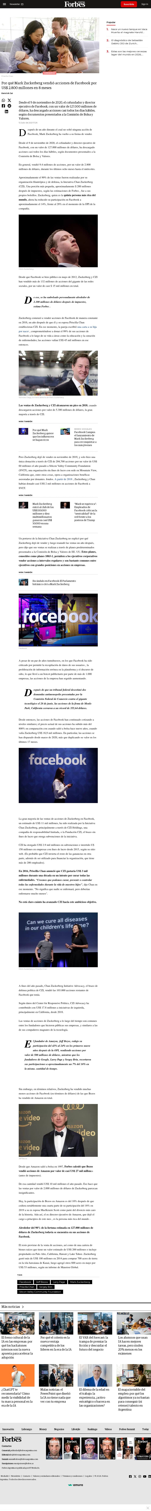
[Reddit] (9, 106)
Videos (108, 1429)
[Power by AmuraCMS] (75, 1485)
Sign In (144, 4)
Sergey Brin (45, 1286)
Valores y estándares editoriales (46, 1476)
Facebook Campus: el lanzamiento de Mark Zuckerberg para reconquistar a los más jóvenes (85, 439)
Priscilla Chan (26, 1286)
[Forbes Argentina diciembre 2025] (107, 1449)
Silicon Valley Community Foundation (40, 1291)
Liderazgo (27, 1429)
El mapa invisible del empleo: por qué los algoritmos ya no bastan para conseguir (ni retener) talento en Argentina (134, 1399)
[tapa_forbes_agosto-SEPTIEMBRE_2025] (142, 1449)
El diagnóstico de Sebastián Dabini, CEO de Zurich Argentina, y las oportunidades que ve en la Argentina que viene (129, 42)
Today (145, 1429)
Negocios (59, 1429)
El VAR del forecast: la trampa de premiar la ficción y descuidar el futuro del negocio (93, 1343)
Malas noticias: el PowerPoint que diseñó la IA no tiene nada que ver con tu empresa (55, 1395)
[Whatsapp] (3, 100)
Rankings (92, 1429)
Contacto (27, 1476)
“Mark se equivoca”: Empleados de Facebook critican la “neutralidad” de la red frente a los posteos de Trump (85, 512)
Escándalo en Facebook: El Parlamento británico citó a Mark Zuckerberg (54, 583)
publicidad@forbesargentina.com (23, 1451)
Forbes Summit (127, 1429)
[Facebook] (3, 106)
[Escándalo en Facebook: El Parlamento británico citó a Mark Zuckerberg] (23, 582)
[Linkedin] (6, 111)
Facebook (25, 1282)
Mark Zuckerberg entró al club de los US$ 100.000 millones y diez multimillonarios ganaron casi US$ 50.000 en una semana (43, 515)
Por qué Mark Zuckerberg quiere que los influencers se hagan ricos (43, 435)
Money (43, 1429)
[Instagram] (139, 1476)
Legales (88, 1476)
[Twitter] (9, 100)
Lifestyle (76, 1429)
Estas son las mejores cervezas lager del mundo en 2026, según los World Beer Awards (129, 53)
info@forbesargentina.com (19, 1455)
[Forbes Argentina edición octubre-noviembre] (125, 1449)
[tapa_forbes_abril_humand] (72, 1449)
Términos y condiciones (72, 1476)
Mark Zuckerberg (80, 1282)
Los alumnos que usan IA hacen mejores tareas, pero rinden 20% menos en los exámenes (133, 1345)
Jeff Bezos (42, 1282)
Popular (111, 22)
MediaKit (5, 1476)
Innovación (8, 1429)
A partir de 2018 (63, 479)
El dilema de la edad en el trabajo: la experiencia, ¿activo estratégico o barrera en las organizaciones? (94, 1397)
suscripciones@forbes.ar (23, 1464)
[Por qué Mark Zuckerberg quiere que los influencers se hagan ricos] (23, 431)
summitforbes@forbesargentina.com (23, 1459)
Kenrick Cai (7, 93)
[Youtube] (144, 1476)
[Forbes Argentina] (75, 4)
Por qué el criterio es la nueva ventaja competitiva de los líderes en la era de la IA (56, 1343)
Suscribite (129, 4)
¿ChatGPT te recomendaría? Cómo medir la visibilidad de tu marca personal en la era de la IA (16, 1397)
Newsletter (15, 1476)
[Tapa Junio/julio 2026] (54, 1449)
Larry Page (59, 1282)
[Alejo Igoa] (89, 1449)
